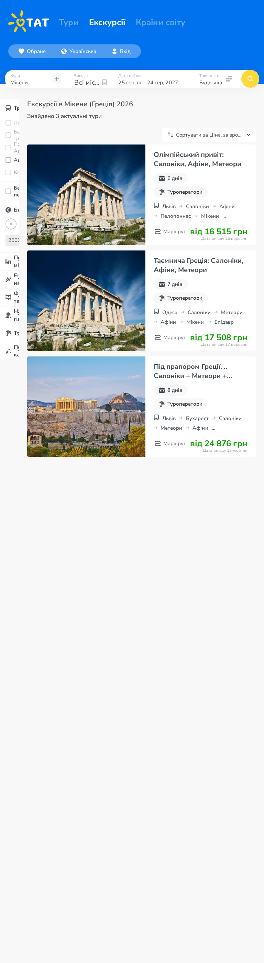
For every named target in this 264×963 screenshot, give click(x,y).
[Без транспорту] (8, 135)
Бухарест (197, 418)
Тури (69, 22)
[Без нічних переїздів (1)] (8, 191)
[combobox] (78, 51)
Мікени (210, 216)
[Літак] (8, 123)
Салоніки (197, 206)
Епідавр (224, 322)
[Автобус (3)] (8, 160)
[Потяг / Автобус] (8, 147)
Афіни (227, 206)
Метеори (232, 312)
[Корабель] (8, 172)
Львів (169, 206)
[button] (78, 51)
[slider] (11, 223)
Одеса (169, 312)
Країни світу (160, 22)
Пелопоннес (176, 216)
